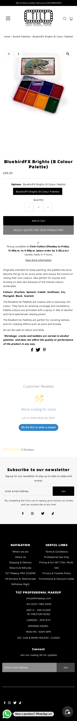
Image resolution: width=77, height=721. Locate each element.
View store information (38, 259)
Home (7, 36)
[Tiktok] (53, 513)
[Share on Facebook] (32, 350)
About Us (20, 556)
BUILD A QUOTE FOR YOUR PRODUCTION (38, 230)
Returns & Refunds (20, 567)
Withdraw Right (20, 584)
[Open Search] (64, 18)
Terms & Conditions (56, 551)
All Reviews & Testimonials (20, 578)
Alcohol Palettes (21, 36)
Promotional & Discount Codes (56, 578)
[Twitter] (42, 513)
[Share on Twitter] (38, 350)
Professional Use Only (56, 556)
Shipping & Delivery (20, 562)
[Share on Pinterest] (44, 350)
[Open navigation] (11, 18)
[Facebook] (22, 513)
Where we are (20, 551)
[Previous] (9, 54)
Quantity (38, 199)
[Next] (18, 54)
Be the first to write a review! (38, 427)
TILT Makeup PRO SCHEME (20, 573)
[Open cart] (71, 18)
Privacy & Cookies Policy (57, 573)
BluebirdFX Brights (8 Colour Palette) (37, 191)
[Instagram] (32, 513)
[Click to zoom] (68, 54)
